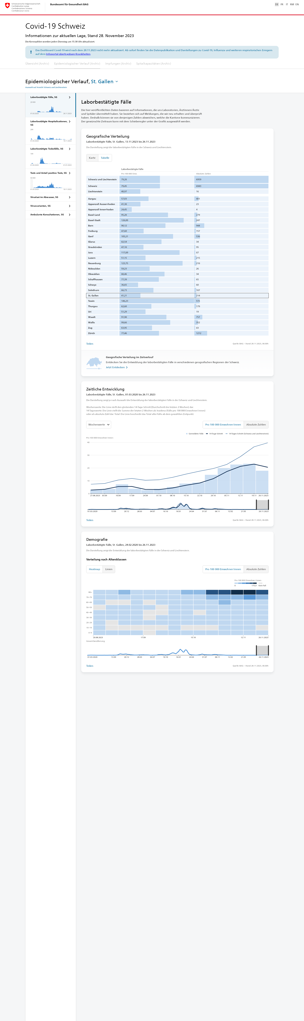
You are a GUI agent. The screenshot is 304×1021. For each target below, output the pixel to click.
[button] (105, 81)
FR (282, 4)
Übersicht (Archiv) (37, 63)
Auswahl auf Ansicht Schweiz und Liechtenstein (46, 87)
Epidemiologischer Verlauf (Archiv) (77, 63)
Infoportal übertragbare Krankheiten (68, 54)
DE (276, 4)
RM (292, 4)
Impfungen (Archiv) (118, 63)
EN (297, 4)
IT (287, 4)
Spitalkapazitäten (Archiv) (153, 63)
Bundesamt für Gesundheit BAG (69, 4)
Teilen (89, 343)
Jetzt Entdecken (115, 367)
